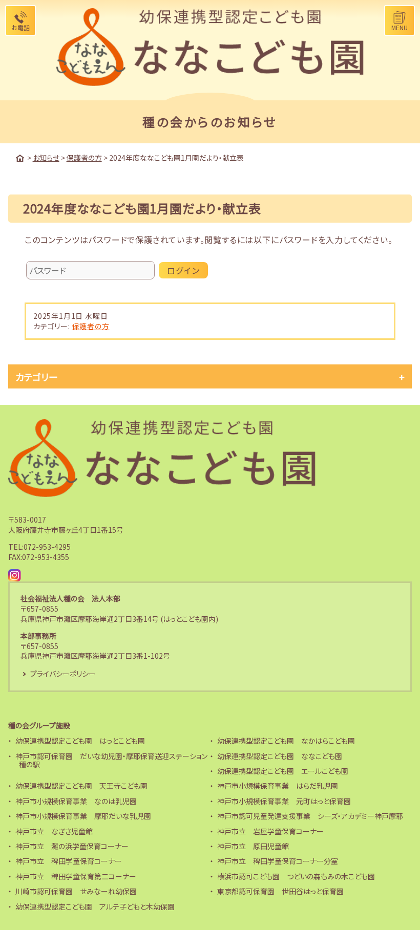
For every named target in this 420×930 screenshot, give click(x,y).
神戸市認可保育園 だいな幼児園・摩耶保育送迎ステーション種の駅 (111, 760)
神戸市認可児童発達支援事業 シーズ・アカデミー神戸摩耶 (310, 816)
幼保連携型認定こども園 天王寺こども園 (81, 786)
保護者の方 (91, 326)
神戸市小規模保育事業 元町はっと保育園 (284, 801)
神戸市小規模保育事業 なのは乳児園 (76, 801)
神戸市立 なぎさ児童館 (54, 831)
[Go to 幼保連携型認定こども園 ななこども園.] (20, 158)
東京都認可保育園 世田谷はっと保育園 (280, 891)
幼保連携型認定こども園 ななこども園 (279, 756)
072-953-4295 (47, 547)
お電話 (20, 27)
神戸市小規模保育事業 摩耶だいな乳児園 (83, 816)
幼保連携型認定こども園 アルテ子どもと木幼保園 (95, 906)
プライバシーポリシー (63, 673)
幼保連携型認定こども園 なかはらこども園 (286, 741)
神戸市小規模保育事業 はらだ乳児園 (277, 786)
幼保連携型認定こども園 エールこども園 (282, 771)
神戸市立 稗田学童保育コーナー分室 (277, 861)
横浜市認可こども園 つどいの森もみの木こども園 (296, 876)
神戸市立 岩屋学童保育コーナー (270, 831)
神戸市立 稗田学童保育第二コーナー (75, 876)
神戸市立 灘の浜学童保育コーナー (72, 846)
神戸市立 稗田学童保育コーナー (68, 861)
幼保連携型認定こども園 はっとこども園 (80, 741)
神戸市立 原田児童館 (253, 846)
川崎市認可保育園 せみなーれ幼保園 (76, 891)
